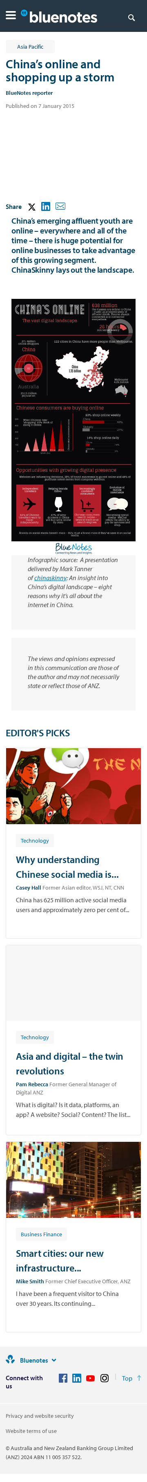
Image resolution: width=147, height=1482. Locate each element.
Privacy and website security (40, 1415)
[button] (11, 16)
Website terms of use (31, 1431)
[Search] (131, 17)
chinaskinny (50, 578)
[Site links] (54, 1360)
